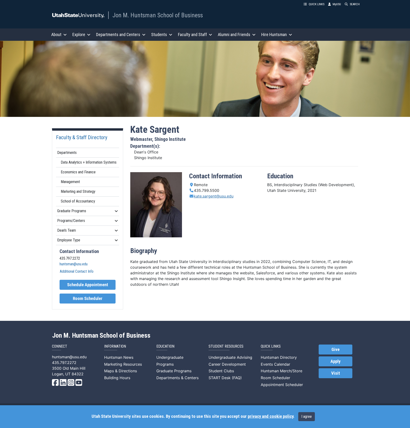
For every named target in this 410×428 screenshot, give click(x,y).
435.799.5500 (206, 190)
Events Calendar (275, 364)
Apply (335, 361)
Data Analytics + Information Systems (88, 162)
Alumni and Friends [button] (234, 34)
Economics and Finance (78, 172)
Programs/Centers (71, 220)
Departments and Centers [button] (118, 34)
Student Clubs (221, 370)
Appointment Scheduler (282, 384)
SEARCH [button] (355, 4)
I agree (306, 416)
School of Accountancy (78, 201)
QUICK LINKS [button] (316, 4)
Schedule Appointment (87, 284)
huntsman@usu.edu (74, 264)
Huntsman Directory (279, 357)
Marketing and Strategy (78, 191)
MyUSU (337, 4)
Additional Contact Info (76, 271)
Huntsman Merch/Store (281, 370)
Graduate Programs (71, 211)
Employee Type (68, 240)
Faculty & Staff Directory (81, 137)
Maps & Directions (120, 370)
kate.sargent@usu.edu (213, 196)
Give (335, 349)
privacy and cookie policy (270, 416)
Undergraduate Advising (230, 357)
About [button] (56, 34)
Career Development (227, 364)
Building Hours (117, 377)
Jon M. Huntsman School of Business (157, 15)
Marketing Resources (123, 364)
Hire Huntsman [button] (274, 34)
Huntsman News (118, 357)
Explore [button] (78, 34)
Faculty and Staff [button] (192, 34)
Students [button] (159, 34)
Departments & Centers (177, 377)
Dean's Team (66, 230)
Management (70, 181)
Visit (335, 373)
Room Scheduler (87, 298)
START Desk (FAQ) (225, 377)
